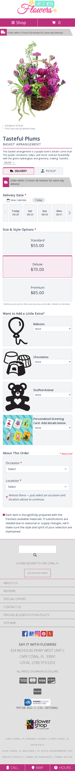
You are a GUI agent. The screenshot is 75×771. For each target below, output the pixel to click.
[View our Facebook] (25, 635)
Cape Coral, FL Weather (18, 750)
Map (38, 767)
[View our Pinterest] (44, 635)
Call (13, 767)
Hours (64, 767)
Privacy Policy (12, 757)
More (7, 162)
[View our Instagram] (37, 635)
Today (38, 200)
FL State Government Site (55, 750)
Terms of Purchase (38, 757)
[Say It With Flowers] (37, 13)
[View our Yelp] (50, 635)
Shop (21, 22)
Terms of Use (64, 757)
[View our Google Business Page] (31, 635)
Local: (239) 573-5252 (37, 662)
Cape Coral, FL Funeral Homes (26, 738)
